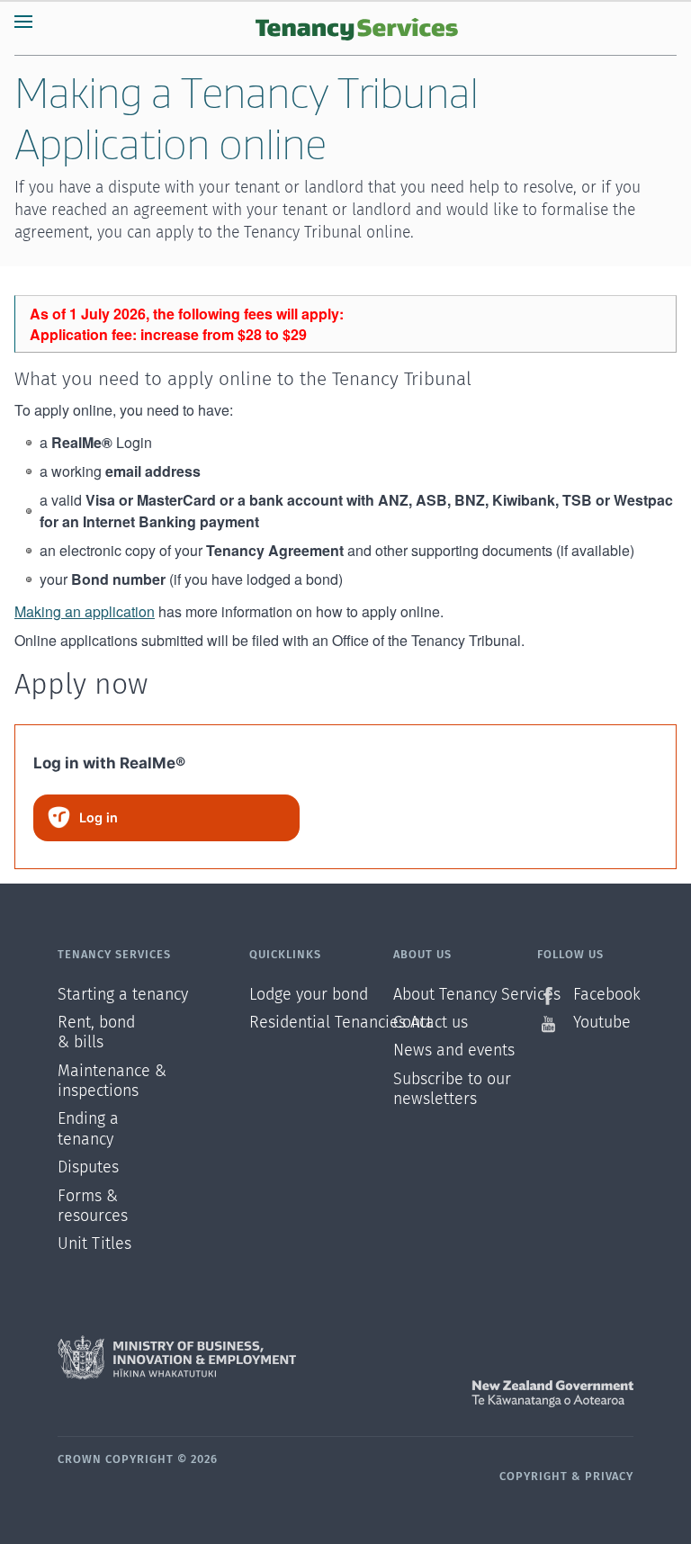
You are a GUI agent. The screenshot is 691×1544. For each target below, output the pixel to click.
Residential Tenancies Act (321, 1023)
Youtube (602, 1023)
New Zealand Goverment (345, 1393)
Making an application (84, 611)
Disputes (88, 1168)
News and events (454, 1051)
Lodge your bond (308, 995)
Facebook (603, 995)
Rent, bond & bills (96, 1033)
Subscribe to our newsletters (452, 1090)
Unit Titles (94, 1244)
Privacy (609, 1477)
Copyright (533, 1477)
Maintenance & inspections (106, 1082)
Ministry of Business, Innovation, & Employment (345, 1357)
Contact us (430, 1023)
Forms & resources (93, 1207)
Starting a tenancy (106, 995)
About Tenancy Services (465, 995)
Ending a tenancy (88, 1129)
